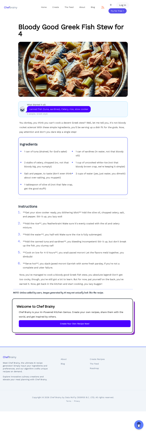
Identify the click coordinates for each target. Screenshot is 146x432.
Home (44, 7)
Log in (122, 5)
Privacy (77, 401)
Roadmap (94, 368)
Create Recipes (97, 359)
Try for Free (116, 11)
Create (55, 7)
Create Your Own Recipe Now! (74, 323)
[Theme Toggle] (110, 4)
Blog (93, 7)
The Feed (69, 7)
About (82, 7)
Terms (68, 401)
